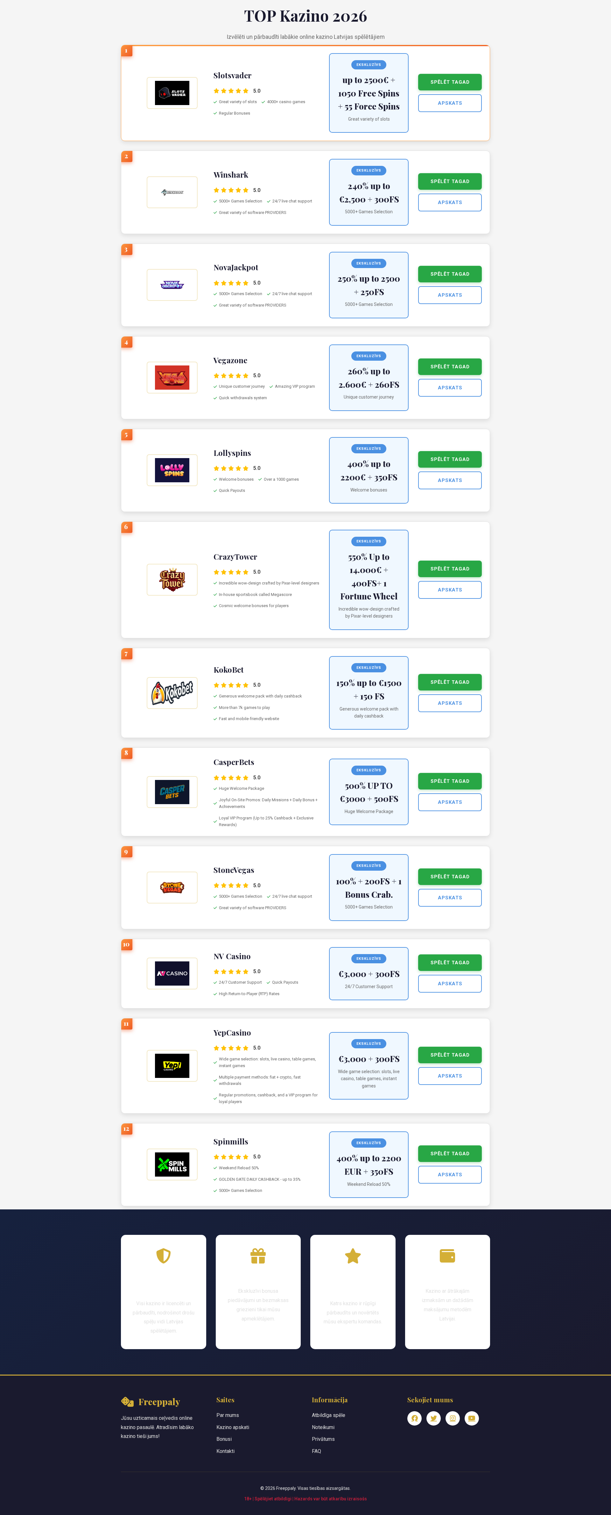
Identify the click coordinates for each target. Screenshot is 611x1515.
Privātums (323, 1439)
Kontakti (225, 1451)
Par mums (227, 1415)
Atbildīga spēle (328, 1415)
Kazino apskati (232, 1427)
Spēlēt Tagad (450, 82)
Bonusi (224, 1439)
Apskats (450, 103)
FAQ (316, 1451)
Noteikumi (323, 1427)
